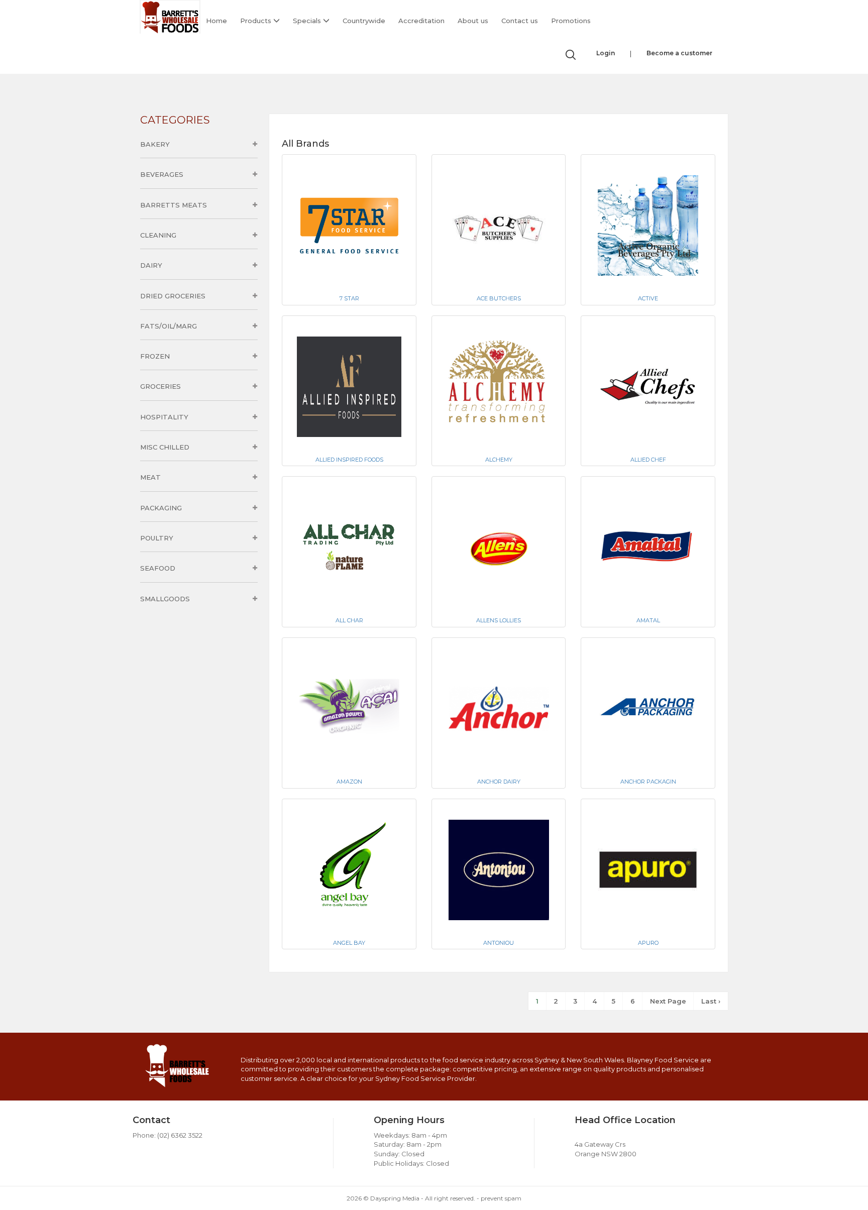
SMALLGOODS (165, 598)
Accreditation (421, 21)
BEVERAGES (161, 174)
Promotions (571, 21)
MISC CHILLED (164, 447)
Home (216, 21)
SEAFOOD (157, 568)
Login (605, 53)
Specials (308, 21)
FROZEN (155, 356)
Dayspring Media (394, 1198)
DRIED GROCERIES (172, 295)
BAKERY (155, 144)
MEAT (150, 477)
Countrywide (364, 21)
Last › (710, 1001)
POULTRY (156, 537)
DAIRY (151, 265)
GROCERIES (160, 386)
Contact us (519, 21)
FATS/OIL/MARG (168, 325)
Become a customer (679, 53)
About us (473, 21)
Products (256, 21)
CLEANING (158, 235)
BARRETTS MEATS (173, 204)
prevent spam (501, 1198)
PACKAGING (161, 507)
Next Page (668, 1001)
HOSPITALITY (164, 416)
